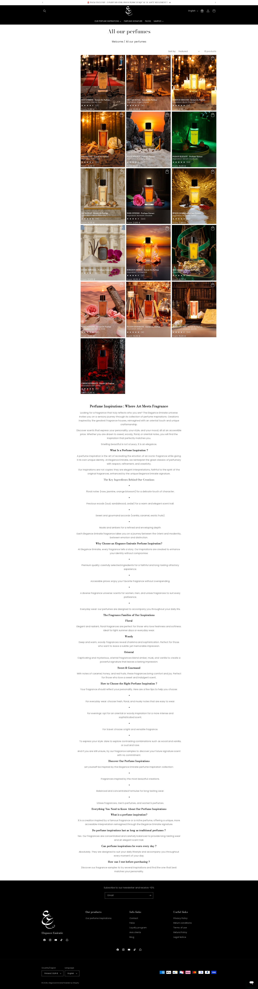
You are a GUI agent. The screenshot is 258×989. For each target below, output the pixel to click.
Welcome (117, 41)
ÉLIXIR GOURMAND (143, 327)
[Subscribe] (150, 895)
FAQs (132, 923)
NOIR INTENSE (140, 213)
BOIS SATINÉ (95, 157)
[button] (45, 11)
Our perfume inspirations (98, 918)
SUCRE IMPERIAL (96, 270)
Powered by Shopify (71, 983)
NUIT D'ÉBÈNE (95, 100)
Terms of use (180, 927)
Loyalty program (138, 927)
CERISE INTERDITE (97, 383)
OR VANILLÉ (94, 213)
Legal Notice (179, 937)
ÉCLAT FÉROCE (141, 157)
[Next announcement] (215, 2)
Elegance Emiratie (56, 983)
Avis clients (135, 932)
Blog (132, 937)
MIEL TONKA (186, 270)
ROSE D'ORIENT (96, 327)
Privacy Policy (180, 918)
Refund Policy (180, 932)
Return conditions (182, 923)
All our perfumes (136, 41)
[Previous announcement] (43, 2)
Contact (134, 918)
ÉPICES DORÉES (187, 213)
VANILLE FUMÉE (188, 327)
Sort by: (172, 51)
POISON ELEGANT (188, 157)
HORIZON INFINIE (143, 270)
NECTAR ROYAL (142, 100)
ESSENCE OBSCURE (189, 100)
